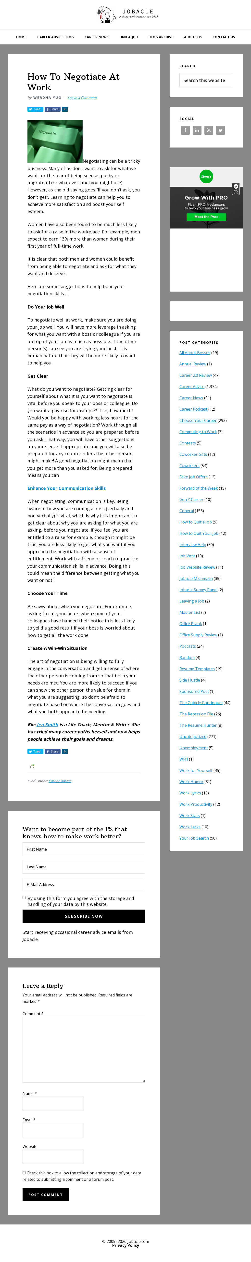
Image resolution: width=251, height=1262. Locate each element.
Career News (191, 398)
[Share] (65, 109)
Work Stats (189, 815)
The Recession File (196, 714)
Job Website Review (197, 567)
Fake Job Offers (193, 477)
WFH (183, 759)
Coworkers (189, 465)
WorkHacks (190, 827)
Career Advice (60, 781)
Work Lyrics (190, 793)
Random (187, 657)
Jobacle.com (125, 15)
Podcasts (187, 646)
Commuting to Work (198, 431)
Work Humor (191, 781)
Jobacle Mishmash (196, 578)
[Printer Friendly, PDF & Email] (32, 766)
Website (30, 1146)
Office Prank (190, 623)
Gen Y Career (191, 499)
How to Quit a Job (195, 522)
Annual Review (192, 364)
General (186, 510)
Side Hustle (189, 680)
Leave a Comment (82, 97)
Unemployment (193, 748)
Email (29, 1120)
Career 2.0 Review (195, 375)
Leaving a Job (191, 601)
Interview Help (192, 544)
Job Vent (187, 556)
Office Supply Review (198, 635)
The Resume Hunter (198, 725)
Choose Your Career (198, 420)
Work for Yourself (196, 770)
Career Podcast (193, 409)
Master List (189, 612)
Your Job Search (194, 838)
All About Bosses (194, 352)
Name (30, 1093)
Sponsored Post (194, 691)
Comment (33, 1013)
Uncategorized (192, 736)
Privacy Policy (125, 1245)
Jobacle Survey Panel (198, 589)
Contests (187, 443)
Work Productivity (195, 804)
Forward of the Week (198, 488)
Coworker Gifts (193, 454)
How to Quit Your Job (198, 533)
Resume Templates (197, 668)
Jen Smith (47, 724)
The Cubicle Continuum (201, 702)
